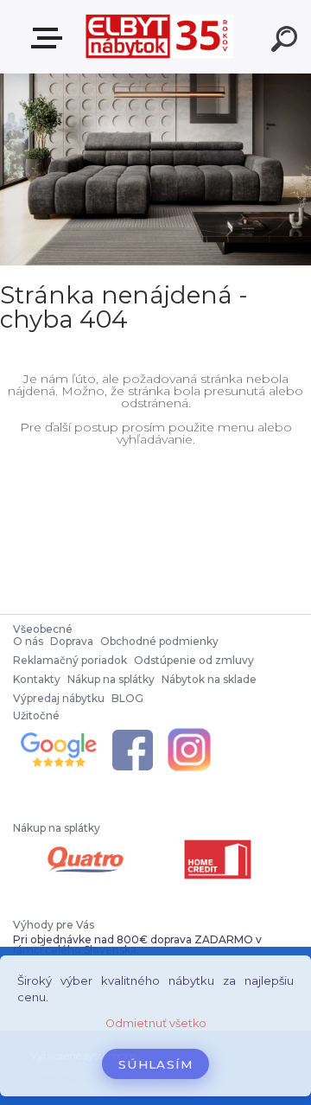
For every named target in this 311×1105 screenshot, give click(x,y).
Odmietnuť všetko (155, 1023)
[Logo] (160, 36)
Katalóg (50, 38)
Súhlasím (155, 1064)
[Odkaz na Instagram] (189, 731)
